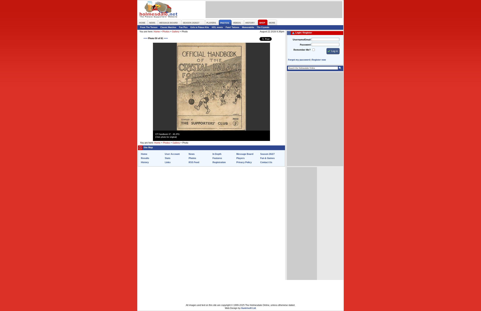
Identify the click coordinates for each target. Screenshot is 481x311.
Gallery (175, 31)
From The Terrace (148, 27)
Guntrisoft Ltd (248, 308)
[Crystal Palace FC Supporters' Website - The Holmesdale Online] (158, 10)
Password (305, 44)
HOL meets (217, 27)
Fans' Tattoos (232, 27)
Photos (165, 31)
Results (145, 158)
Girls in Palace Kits (199, 27)
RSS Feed (194, 162)
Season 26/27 (267, 154)
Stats (167, 158)
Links (168, 162)
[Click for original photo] (211, 130)
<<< (145, 38)
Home (157, 31)
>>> (166, 38)
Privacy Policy (244, 162)
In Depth (217, 154)
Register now (319, 60)
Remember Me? (302, 50)
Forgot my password (299, 60)
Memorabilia (248, 27)
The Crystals (263, 27)
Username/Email (302, 39)
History (145, 162)
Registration (219, 162)
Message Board (244, 154)
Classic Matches (168, 27)
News (192, 154)
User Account (172, 154)
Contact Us (266, 162)
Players (240, 158)
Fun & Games (267, 158)
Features (217, 158)
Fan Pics (183, 27)
